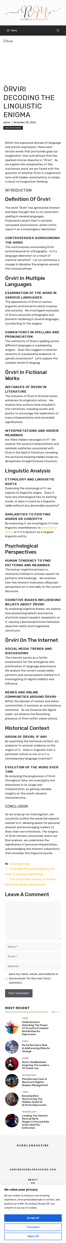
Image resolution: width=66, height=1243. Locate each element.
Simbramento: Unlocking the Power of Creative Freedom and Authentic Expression (35, 1028)
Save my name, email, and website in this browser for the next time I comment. (33, 978)
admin (6, 122)
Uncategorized (13, 128)
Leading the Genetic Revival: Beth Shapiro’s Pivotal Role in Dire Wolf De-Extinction (35, 1121)
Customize (33, 1227)
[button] (58, 30)
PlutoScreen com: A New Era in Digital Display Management (35, 1082)
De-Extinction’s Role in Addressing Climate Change (36, 1048)
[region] (33, 1214)
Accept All (33, 1218)
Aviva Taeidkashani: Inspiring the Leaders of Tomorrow (35, 1065)
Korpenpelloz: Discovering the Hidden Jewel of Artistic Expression (34, 1100)
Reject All (33, 1236)
